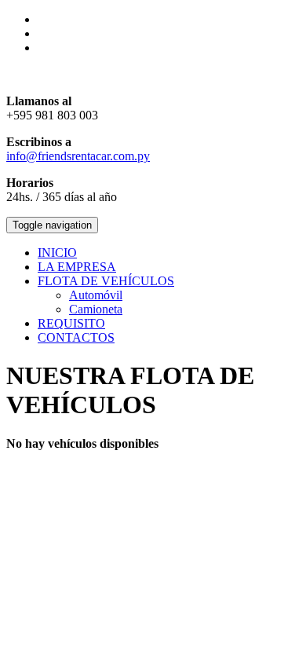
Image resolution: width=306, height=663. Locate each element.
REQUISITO (71, 323)
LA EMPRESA (77, 266)
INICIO (57, 252)
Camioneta (95, 309)
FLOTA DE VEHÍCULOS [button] (106, 281)
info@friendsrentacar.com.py (78, 156)
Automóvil (95, 295)
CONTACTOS (76, 337)
